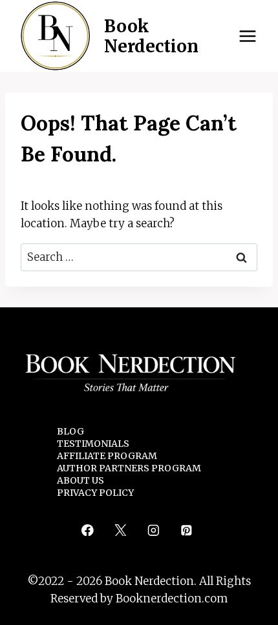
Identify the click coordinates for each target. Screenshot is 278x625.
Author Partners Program (129, 468)
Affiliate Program (107, 456)
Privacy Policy (95, 492)
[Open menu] (247, 36)
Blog (70, 431)
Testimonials (93, 443)
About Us (80, 480)
